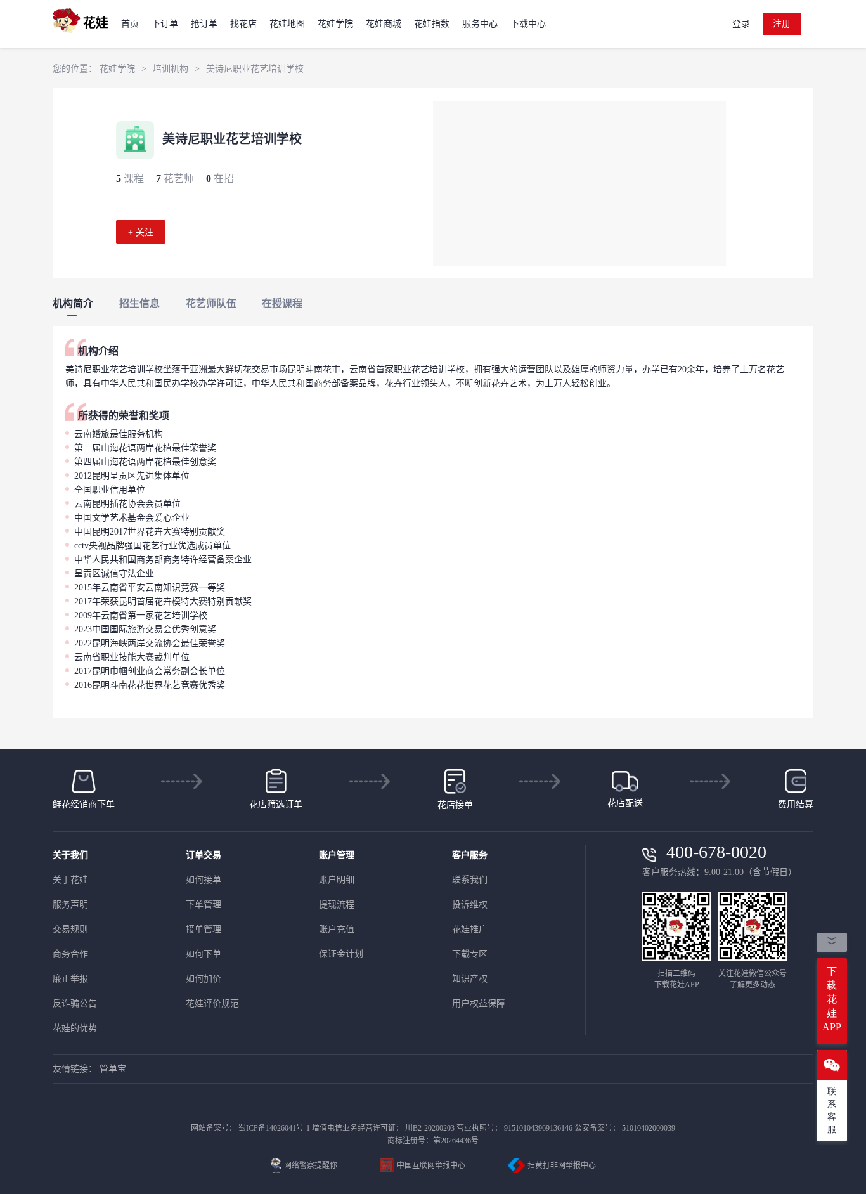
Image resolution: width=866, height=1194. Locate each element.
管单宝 (113, 1069)
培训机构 (170, 69)
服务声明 (70, 904)
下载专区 (470, 954)
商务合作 (70, 954)
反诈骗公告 (75, 1003)
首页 (130, 24)
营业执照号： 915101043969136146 (514, 1128)
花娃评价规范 (212, 1003)
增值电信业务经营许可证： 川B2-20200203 (383, 1128)
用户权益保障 (478, 1003)
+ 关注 (140, 232)
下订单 (165, 24)
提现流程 (336, 904)
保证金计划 (341, 954)
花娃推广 (470, 929)
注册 (782, 24)
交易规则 (70, 929)
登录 (741, 24)
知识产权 (470, 978)
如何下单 (203, 954)
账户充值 (336, 929)
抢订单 (204, 24)
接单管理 (203, 929)
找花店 (243, 24)
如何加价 (203, 978)
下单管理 (203, 904)
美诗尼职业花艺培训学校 (255, 69)
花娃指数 (431, 24)
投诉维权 (470, 904)
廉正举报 (70, 978)
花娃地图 (287, 24)
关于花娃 (70, 880)
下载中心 (528, 24)
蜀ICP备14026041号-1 (274, 1128)
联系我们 (470, 880)
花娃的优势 (75, 1028)
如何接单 (203, 880)
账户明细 (336, 880)
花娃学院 (335, 24)
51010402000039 (648, 1128)
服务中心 (480, 24)
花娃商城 (383, 24)
